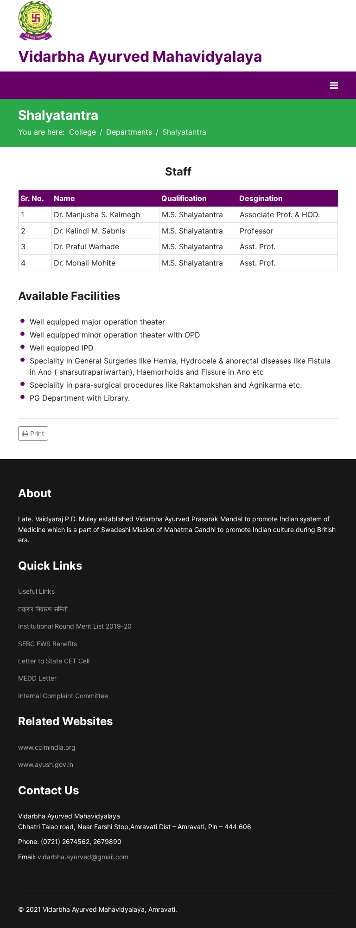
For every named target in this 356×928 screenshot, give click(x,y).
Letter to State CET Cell (53, 661)
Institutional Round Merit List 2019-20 (75, 626)
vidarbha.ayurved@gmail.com (83, 857)
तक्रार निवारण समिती (43, 609)
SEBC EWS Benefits (47, 644)
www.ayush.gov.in (45, 764)
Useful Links (36, 591)
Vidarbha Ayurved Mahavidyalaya (140, 56)
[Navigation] (334, 85)
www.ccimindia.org (47, 747)
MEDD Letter (37, 678)
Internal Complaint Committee (63, 696)
